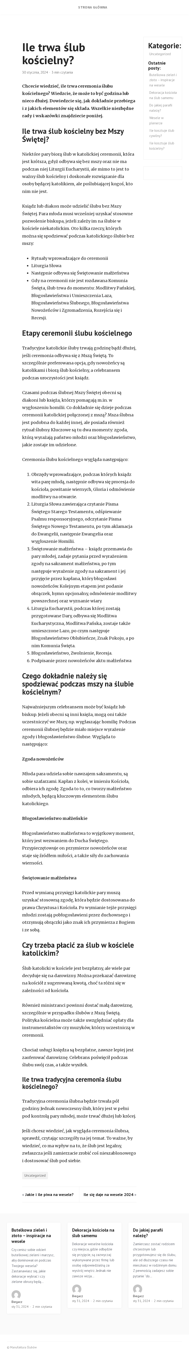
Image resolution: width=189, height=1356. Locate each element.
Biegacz (17, 1302)
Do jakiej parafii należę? (148, 1233)
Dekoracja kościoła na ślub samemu (93, 1233)
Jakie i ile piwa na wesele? (49, 1194)
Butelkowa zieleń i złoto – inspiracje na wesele (163, 80)
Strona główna (92, 7)
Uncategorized (35, 1175)
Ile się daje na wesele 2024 (108, 1194)
